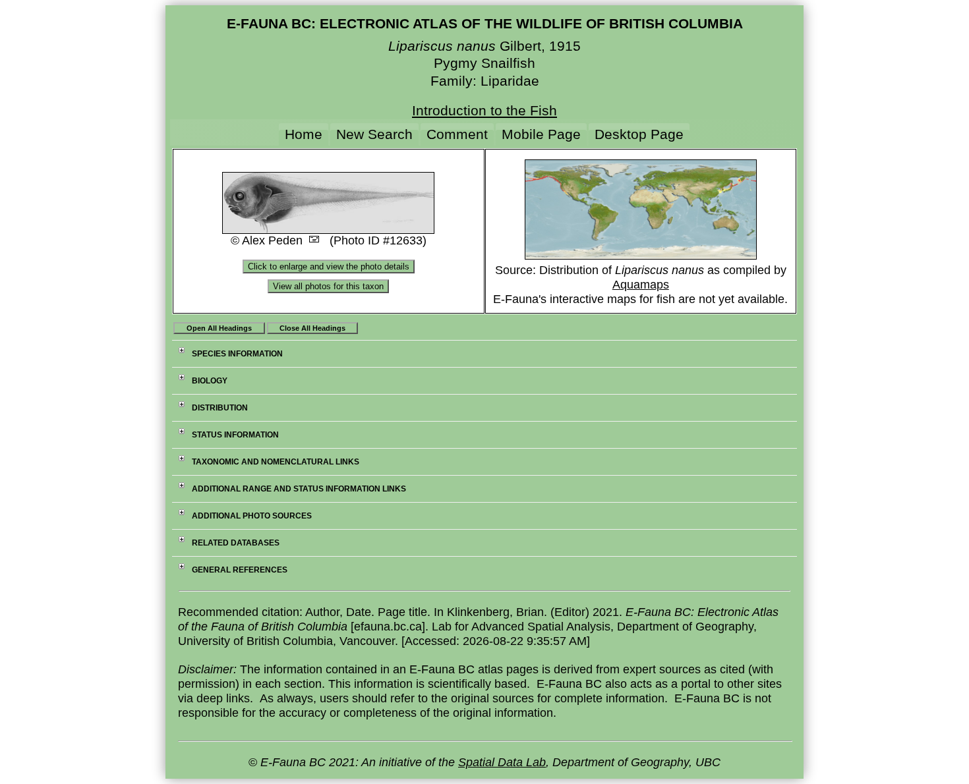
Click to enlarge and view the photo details (328, 266)
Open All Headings (219, 328)
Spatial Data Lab (502, 762)
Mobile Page (541, 134)
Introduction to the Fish (484, 110)
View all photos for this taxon (328, 286)
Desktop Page (639, 134)
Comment (457, 134)
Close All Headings (312, 328)
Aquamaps (640, 284)
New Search (374, 134)
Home (303, 134)
